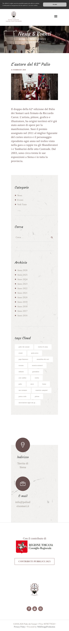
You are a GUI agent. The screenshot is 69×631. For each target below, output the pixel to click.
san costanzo (23, 390)
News (19, 195)
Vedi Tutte (22, 204)
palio (20, 384)
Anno (22, 270)
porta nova (34, 353)
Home (22, 39)
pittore (37, 396)
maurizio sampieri (42, 390)
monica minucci (37, 365)
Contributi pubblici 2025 (34, 561)
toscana (21, 365)
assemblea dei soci (43, 359)
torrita (37, 378)
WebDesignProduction (46, 627)
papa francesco (23, 359)
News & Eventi (38, 39)
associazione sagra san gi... (28, 403)
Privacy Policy (19, 627)
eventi (21, 353)
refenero (21, 372)
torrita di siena (43, 347)
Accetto (55, 4)
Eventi (20, 200)
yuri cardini (22, 378)
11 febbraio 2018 (18, 70)
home (44, 384)
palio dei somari (24, 347)
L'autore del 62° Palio (30, 64)
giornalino (35, 372)
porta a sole (22, 396)
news (32, 384)
